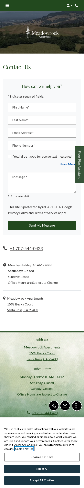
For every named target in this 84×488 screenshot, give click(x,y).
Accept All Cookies (42, 480)
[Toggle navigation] (7, 5)
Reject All (41, 468)
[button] (69, 5)
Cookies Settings (42, 457)
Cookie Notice (24, 448)
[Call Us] (54, 406)
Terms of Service (45, 213)
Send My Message (42, 225)
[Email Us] (65, 406)
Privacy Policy (18, 213)
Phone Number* (23, 145)
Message (19, 177)
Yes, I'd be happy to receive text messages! (42, 156)
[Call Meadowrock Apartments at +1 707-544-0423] (76, 5)
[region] (42, 452)
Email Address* (23, 132)
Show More (68, 164)
